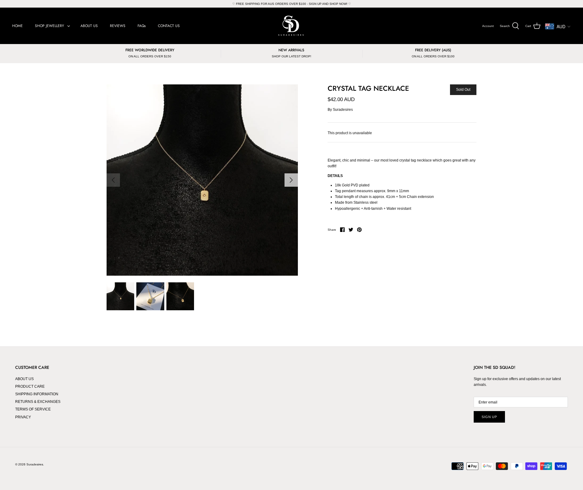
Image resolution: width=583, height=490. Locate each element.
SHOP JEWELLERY (49, 26)
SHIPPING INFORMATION (36, 394)
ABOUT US (89, 26)
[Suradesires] (292, 26)
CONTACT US (169, 26)
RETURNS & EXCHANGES (37, 402)
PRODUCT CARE (30, 386)
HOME (17, 26)
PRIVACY (23, 417)
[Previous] (113, 180)
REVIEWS (117, 26)
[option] (202, 180)
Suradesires (343, 109)
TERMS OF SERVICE (33, 409)
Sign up (489, 417)
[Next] (291, 180)
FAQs (142, 26)
